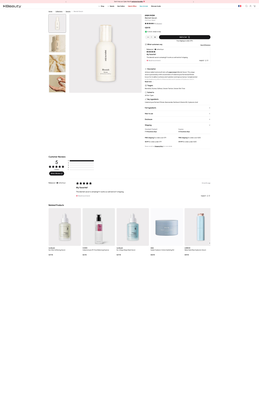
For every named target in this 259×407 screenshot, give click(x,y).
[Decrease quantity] (148, 37)
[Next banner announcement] (193, 2)
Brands (112, 6)
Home (50, 11)
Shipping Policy (159, 146)
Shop (102, 6)
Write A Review (56, 173)
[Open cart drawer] (254, 6)
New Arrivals (144, 6)
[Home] (12, 6)
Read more (148, 82)
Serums (68, 11)
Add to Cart (183, 37)
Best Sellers (121, 6)
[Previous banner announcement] (66, 2)
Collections (59, 11)
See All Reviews (205, 45)
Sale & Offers (132, 6)
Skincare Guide (156, 6)
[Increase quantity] (155, 37)
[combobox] (241, 6)
